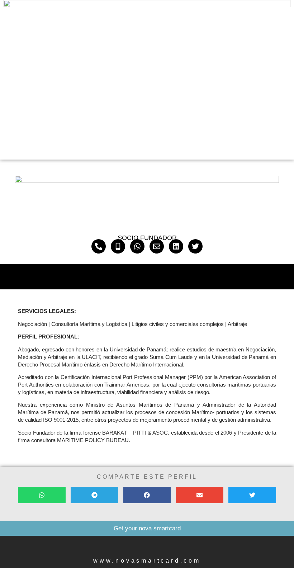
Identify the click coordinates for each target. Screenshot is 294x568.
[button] (42, 495)
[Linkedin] (176, 246)
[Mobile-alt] (118, 246)
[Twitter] (195, 246)
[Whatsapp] (137, 246)
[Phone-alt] (98, 246)
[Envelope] (157, 246)
